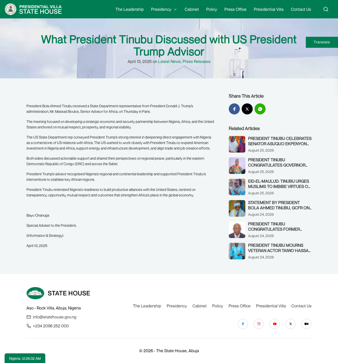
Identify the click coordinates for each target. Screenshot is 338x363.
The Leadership (129, 9)
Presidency (161, 9)
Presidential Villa (269, 9)
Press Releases (196, 61)
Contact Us (301, 9)
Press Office (235, 9)
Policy (211, 9)
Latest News (169, 61)
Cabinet (192, 9)
